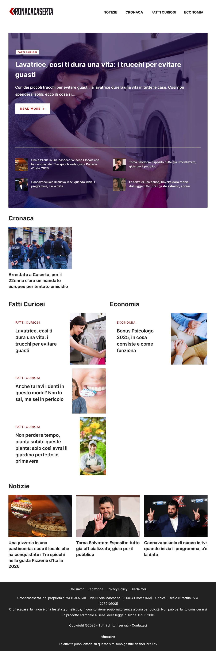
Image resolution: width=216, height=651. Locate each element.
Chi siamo (77, 589)
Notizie (110, 12)
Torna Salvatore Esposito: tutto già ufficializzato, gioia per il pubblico (108, 548)
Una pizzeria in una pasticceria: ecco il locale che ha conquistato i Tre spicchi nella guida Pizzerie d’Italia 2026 (65, 164)
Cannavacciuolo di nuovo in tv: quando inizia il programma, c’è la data (175, 548)
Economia (193, 12)
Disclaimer (138, 589)
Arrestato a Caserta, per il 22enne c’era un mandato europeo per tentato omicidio (38, 280)
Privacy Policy (117, 589)
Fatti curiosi (163, 12)
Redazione (95, 589)
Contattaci (139, 625)
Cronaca (134, 12)
